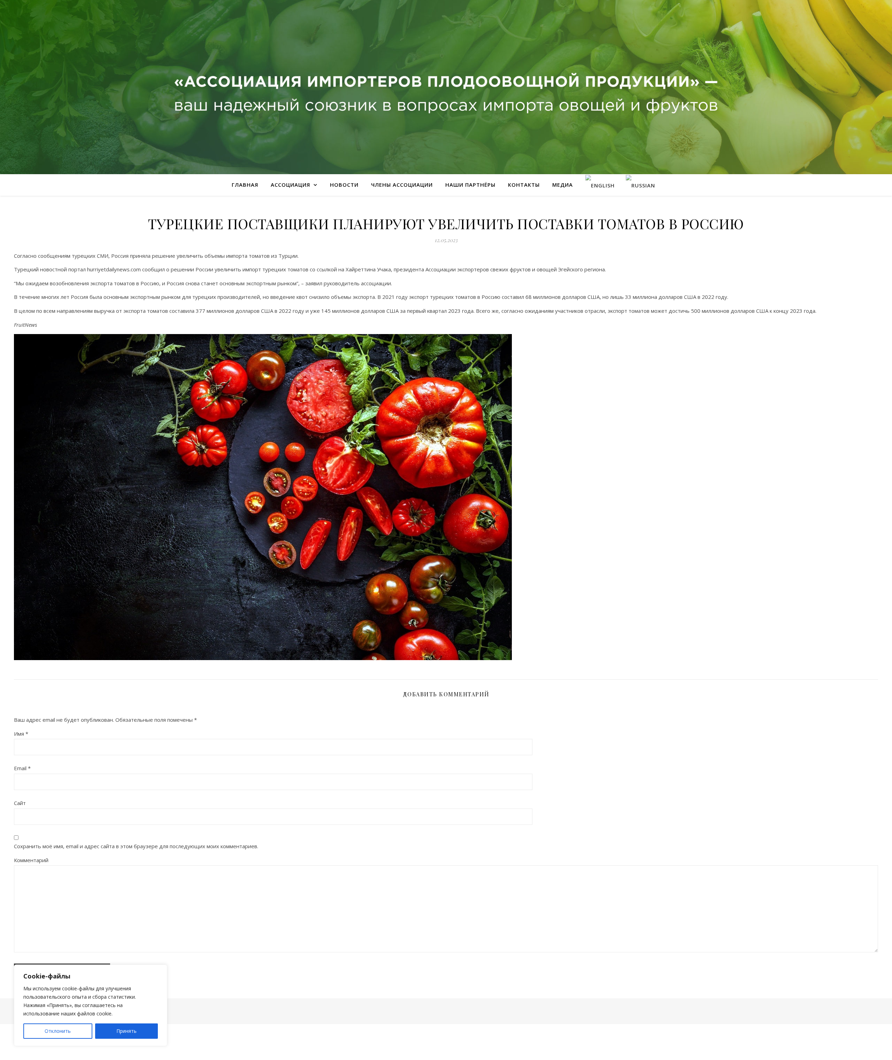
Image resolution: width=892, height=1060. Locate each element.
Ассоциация (290, 184)
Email (22, 768)
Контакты (524, 184)
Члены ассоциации (402, 184)
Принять (126, 1031)
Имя (21, 733)
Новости (344, 184)
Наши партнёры (470, 184)
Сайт (20, 802)
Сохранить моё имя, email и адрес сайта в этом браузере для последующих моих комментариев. (136, 846)
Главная (245, 184)
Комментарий (31, 860)
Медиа (562, 184)
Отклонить (58, 1031)
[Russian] (640, 185)
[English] (600, 185)
